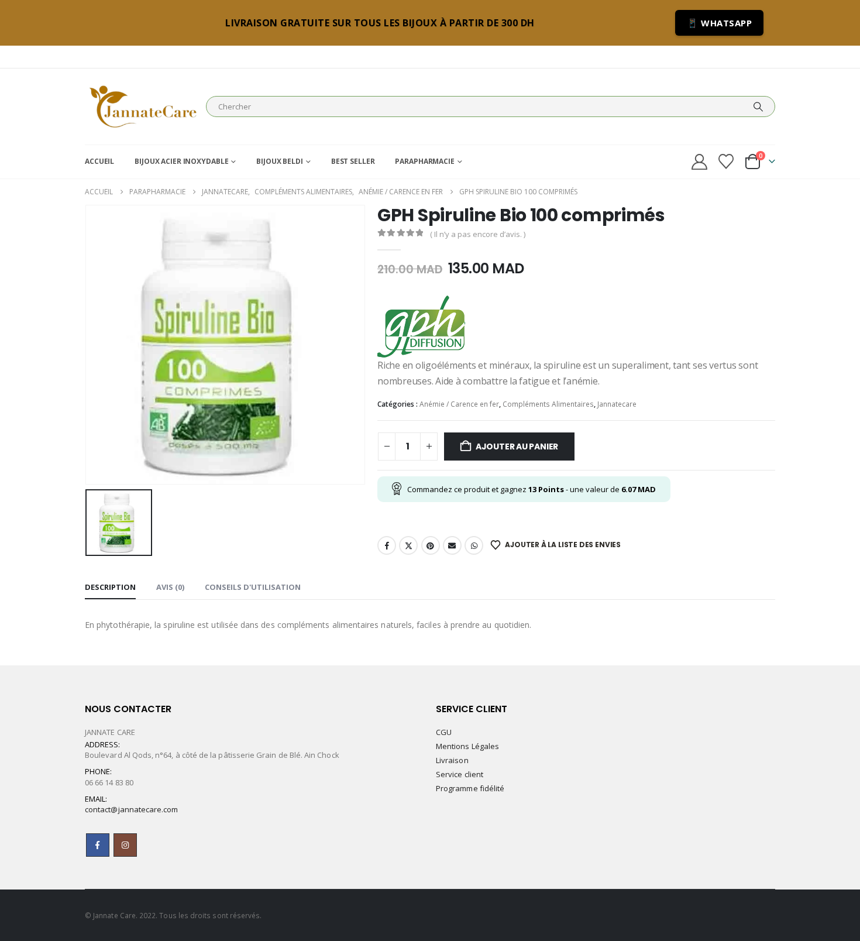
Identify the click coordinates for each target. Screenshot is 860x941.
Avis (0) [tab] (170, 587)
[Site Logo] (142, 106)
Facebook (386, 545)
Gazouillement (408, 545)
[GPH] (421, 327)
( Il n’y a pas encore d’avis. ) (477, 234)
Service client (459, 774)
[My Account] (699, 162)
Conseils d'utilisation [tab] (253, 587)
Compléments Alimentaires (548, 404)
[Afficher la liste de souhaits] (726, 161)
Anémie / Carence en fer (459, 404)
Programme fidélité (470, 788)
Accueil (99, 161)
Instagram (125, 845)
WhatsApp (474, 545)
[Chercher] (758, 106)
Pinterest (430, 545)
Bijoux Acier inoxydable (181, 161)
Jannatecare (617, 404)
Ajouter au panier (517, 446)
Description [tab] (110, 587)
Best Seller (353, 161)
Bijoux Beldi (279, 161)
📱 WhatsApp (719, 23)
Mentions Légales (467, 746)
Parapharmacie (424, 161)
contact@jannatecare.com (131, 809)
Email (452, 545)
